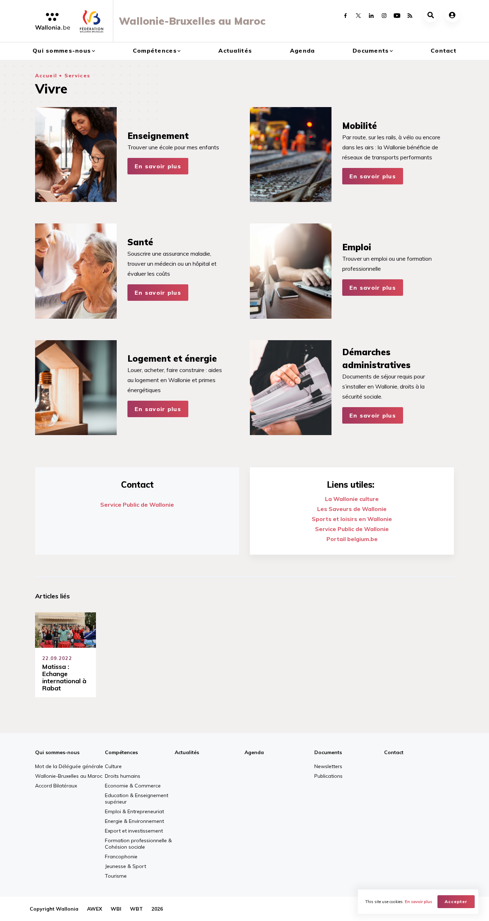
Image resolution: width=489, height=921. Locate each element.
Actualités (235, 50)
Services (77, 75)
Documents (371, 50)
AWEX (94, 909)
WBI (116, 909)
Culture (113, 766)
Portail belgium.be (352, 539)
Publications (328, 776)
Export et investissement (134, 831)
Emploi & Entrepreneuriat (134, 811)
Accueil (46, 75)
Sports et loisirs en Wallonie (352, 518)
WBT (136, 909)
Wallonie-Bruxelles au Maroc (68, 776)
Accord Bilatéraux (56, 785)
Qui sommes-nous (62, 50)
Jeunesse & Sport (125, 866)
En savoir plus (158, 166)
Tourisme (116, 876)
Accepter (456, 901)
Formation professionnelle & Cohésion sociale (138, 843)
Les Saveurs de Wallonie (352, 508)
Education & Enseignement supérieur (136, 798)
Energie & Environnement (134, 821)
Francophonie (121, 856)
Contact (443, 50)
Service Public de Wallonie (137, 504)
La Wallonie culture (352, 498)
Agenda (302, 50)
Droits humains (122, 776)
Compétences (155, 50)
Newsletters (328, 766)
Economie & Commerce (133, 785)
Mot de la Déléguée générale (69, 766)
